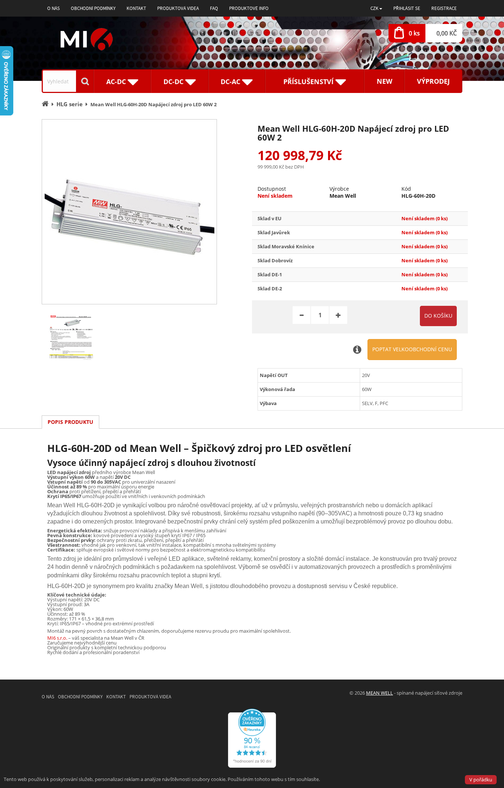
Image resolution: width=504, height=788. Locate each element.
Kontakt (136, 8)
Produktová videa (178, 8)
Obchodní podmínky (93, 8)
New (384, 81)
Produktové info (249, 8)
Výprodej (433, 81)
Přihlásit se (406, 8)
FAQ (214, 8)
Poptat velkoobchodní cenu (412, 349)
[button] (376, 8)
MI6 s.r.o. (57, 638)
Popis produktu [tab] (70, 421)
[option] (129, 212)
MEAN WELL (379, 693)
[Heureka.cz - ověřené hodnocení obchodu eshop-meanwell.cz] (252, 738)
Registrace (444, 8)
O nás (53, 8)
